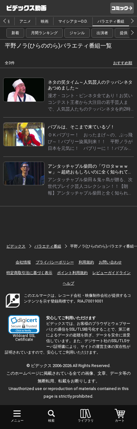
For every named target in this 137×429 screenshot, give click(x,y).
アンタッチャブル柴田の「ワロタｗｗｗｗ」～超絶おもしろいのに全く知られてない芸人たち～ (90, 172)
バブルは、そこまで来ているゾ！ (81, 126)
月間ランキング (44, 33)
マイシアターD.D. (73, 21)
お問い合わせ (110, 262)
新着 (15, 33)
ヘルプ (68, 283)
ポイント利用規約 (72, 273)
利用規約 (86, 262)
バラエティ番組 (110, 21)
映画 (44, 21)
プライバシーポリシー (55, 262)
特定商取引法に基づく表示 (29, 273)
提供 (123, 33)
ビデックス (15, 246)
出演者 (102, 33)
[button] (24, 324)
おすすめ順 (122, 63)
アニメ (25, 21)
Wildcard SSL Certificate (24, 337)
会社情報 (23, 262)
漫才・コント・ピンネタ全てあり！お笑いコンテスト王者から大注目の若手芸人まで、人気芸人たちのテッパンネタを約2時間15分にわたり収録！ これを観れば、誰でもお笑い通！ (90, 109)
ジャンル (77, 33)
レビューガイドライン (111, 273)
